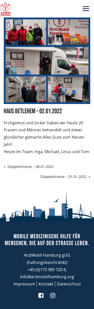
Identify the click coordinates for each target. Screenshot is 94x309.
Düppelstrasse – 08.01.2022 (31, 166)
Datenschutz (69, 284)
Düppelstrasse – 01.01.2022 (63, 176)
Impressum (24, 284)
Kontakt (46, 284)
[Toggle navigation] (85, 9)
